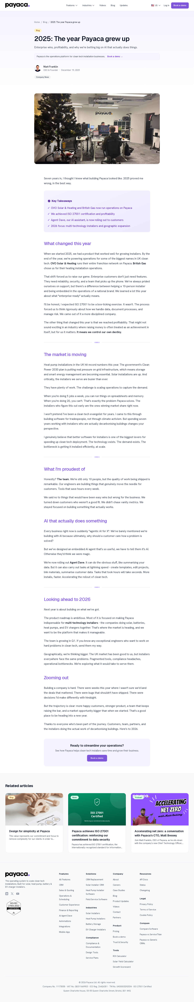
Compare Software (149, 929)
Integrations (64, 926)
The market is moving (65, 354)
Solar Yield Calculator (123, 961)
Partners (117, 917)
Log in (166, 5)
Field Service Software (96, 899)
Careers (116, 885)
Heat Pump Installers (95, 918)
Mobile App (64, 932)
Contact (116, 912)
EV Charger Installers (96, 929)
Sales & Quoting (66, 890)
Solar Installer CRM (95, 885)
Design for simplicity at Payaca (29, 831)
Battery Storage (93, 924)
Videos (102, 5)
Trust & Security (120, 942)
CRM (61, 885)
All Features (64, 879)
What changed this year (67, 243)
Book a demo (180, 5)
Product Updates (121, 901)
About (116, 879)
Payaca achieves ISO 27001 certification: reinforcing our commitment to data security (91, 835)
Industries (87, 5)
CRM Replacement (94, 879)
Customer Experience (69, 904)
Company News (42, 77)
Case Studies (119, 890)
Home (37, 22)
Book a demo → (115, 56)
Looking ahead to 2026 (67, 599)
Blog (113, 5)
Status (143, 885)
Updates (124, 5)
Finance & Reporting (68, 910)
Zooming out (56, 677)
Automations (65, 921)
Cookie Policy (146, 915)
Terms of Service (148, 909)
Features (70, 5)
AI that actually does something (75, 521)
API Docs (144, 879)
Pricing (116, 931)
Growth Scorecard (122, 967)
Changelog (145, 890)
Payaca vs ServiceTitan (151, 934)
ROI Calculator (120, 956)
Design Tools (92, 952)
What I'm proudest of (64, 469)
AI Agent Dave (65, 915)
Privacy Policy (146, 904)
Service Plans (92, 957)
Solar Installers (93, 913)
